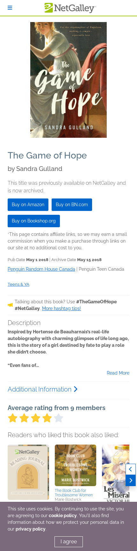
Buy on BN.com (72, 204)
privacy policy (31, 529)
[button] (28, 478)
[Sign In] (10, 8)
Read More (118, 373)
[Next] (131, 480)
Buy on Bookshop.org (34, 220)
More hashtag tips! (61, 308)
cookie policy (63, 515)
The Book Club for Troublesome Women (74, 492)
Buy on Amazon (28, 204)
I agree (69, 542)
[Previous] (131, 469)
